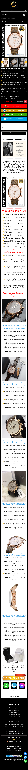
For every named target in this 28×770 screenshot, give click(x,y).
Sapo (14, 760)
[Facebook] (25, 753)
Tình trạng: (4, 98)
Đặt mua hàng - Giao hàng (14, 106)
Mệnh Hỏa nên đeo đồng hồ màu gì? (14, 729)
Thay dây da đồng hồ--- (14, 710)
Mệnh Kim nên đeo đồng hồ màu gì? (14, 733)
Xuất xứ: (3, 96)
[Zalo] (25, 757)
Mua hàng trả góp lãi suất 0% (15, 110)
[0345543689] (25, 761)
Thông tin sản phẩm (14, 133)
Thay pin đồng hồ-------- (14, 708)
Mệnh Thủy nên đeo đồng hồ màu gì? (14, 724)
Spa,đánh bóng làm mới (14, 716)
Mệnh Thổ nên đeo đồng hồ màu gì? (14, 731)
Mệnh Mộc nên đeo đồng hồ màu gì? (14, 726)
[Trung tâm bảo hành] (14, 4)
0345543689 (18, 750)
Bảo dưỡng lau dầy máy (14, 714)
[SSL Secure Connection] (19, 756)
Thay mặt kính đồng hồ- (14, 712)
